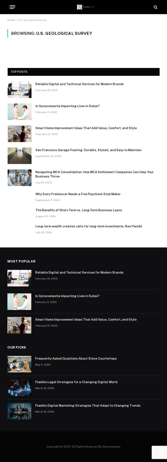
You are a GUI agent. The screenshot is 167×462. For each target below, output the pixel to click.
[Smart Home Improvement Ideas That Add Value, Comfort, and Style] (20, 133)
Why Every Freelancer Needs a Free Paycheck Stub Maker (78, 194)
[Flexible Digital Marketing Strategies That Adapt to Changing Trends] (19, 411)
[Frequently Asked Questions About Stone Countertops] (19, 364)
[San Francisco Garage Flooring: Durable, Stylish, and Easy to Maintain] (20, 155)
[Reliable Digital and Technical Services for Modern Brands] (20, 89)
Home (11, 20)
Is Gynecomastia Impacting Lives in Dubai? (67, 106)
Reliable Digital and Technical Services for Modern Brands (79, 84)
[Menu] (12, 7)
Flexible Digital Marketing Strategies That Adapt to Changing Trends (87, 405)
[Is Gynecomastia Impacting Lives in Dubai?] (20, 111)
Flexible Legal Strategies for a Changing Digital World (76, 382)
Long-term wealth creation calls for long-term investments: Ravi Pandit (88, 226)
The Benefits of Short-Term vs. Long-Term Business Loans (78, 210)
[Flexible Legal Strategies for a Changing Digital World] (19, 387)
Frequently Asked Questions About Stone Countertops (76, 358)
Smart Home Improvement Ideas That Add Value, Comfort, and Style (86, 128)
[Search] (155, 7)
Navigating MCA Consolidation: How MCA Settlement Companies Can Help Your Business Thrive (94, 174)
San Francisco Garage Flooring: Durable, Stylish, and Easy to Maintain (88, 150)
